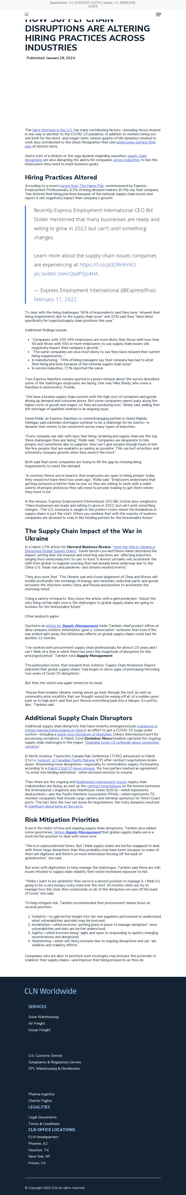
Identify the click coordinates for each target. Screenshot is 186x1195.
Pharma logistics (41, 1094)
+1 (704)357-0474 (84, 2)
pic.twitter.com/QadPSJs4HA (66, 273)
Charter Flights (40, 1100)
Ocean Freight (39, 1030)
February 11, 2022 (55, 299)
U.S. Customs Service (45, 1055)
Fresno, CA (37, 1163)
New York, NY (39, 1156)
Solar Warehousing (43, 1017)
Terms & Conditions (44, 1124)
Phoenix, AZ (38, 1143)
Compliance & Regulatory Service (54, 1062)
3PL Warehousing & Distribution (54, 1068)
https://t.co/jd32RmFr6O (108, 264)
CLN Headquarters (43, 1137)
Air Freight (36, 1023)
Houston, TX (38, 1150)
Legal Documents (42, 1117)
